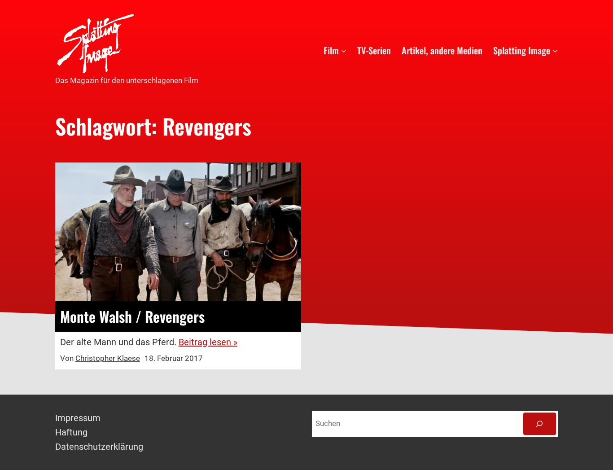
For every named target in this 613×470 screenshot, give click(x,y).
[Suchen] (539, 424)
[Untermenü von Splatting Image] (555, 50)
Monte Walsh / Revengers (132, 316)
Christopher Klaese (107, 358)
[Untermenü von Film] (343, 50)
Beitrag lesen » (208, 342)
